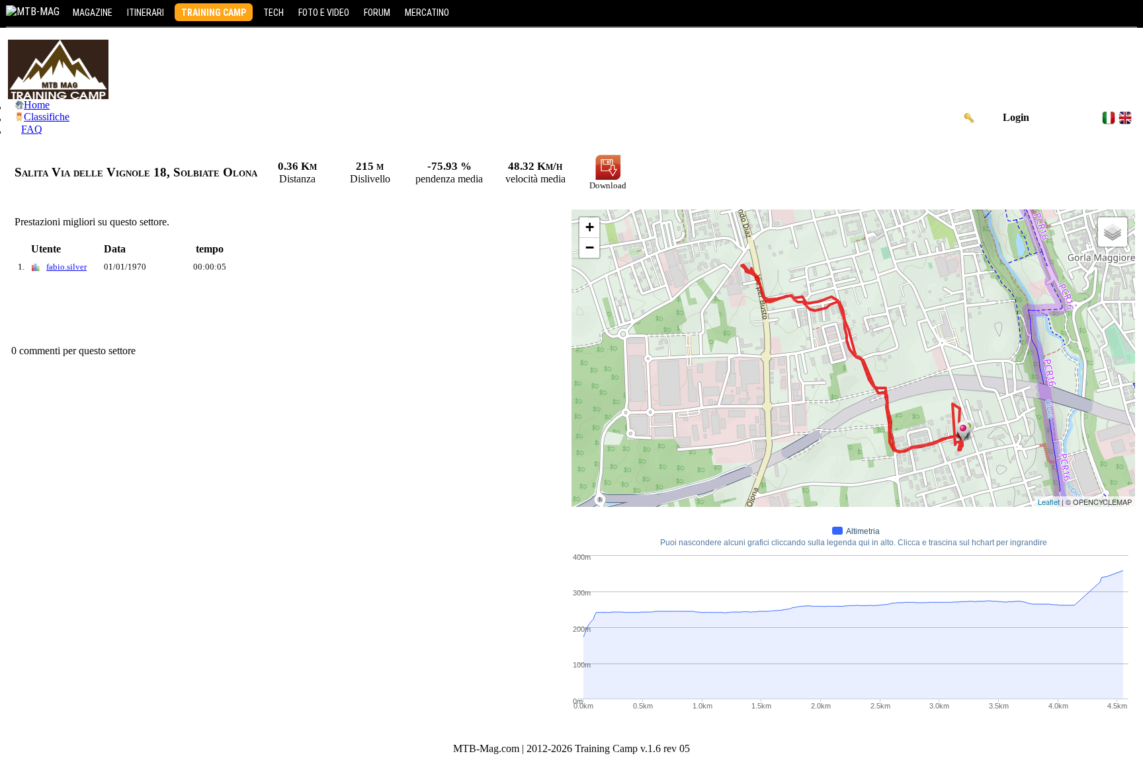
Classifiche (46, 116)
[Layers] (1112, 232)
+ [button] (589, 227)
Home (37, 104)
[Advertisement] (248, 312)
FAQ (31, 129)
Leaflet (1049, 501)
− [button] (589, 247)
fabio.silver (66, 267)
